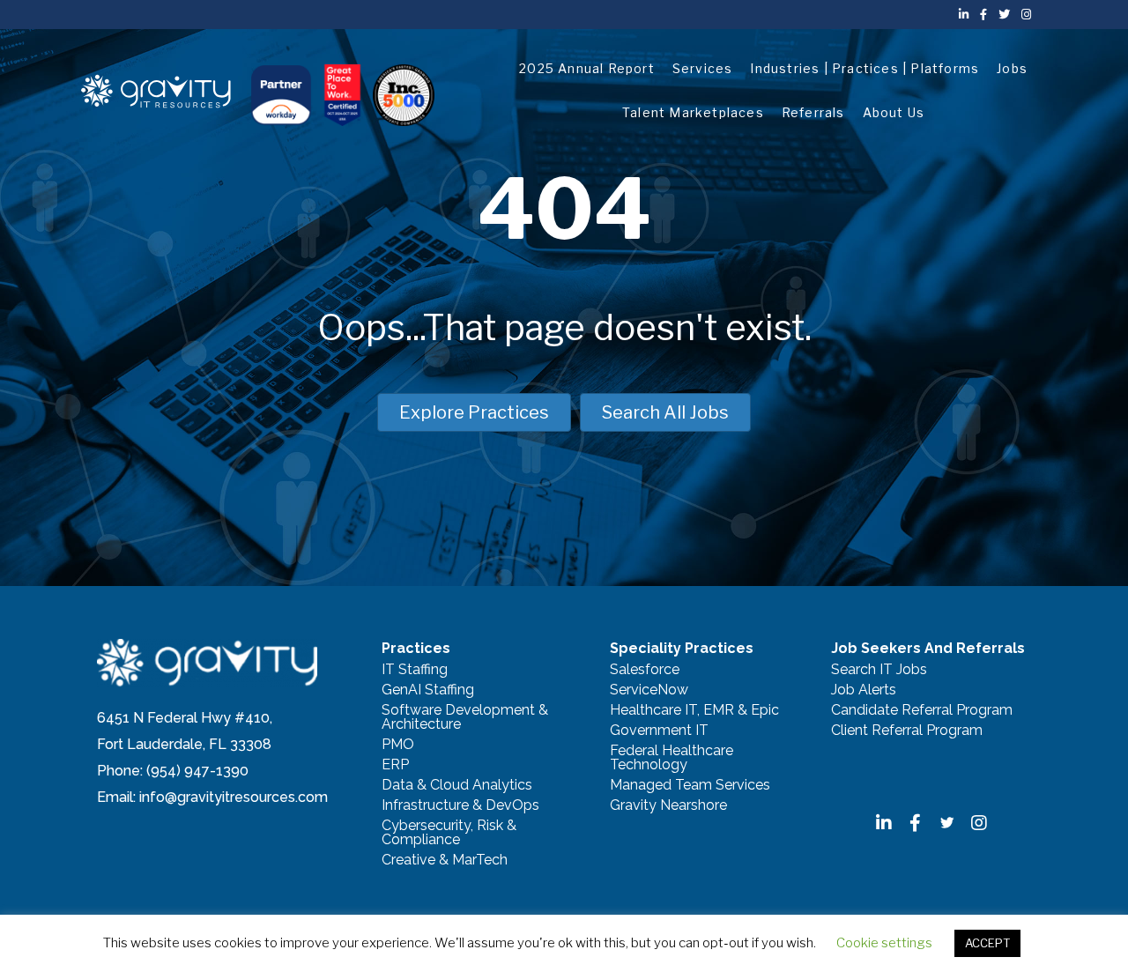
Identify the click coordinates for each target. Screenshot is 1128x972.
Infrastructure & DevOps (460, 805)
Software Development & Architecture (465, 717)
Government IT (659, 730)
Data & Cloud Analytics (457, 785)
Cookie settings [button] (884, 943)
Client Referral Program (907, 730)
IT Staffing (415, 670)
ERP (395, 765)
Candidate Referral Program (922, 710)
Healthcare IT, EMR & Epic (694, 710)
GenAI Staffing (428, 690)
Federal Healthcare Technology (671, 758)
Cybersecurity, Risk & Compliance (449, 833)
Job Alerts (863, 690)
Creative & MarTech (445, 860)
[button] (884, 823)
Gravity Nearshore (668, 805)
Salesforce (644, 670)
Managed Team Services (690, 785)
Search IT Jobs (879, 670)
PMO (398, 745)
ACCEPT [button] (987, 943)
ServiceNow (649, 690)
